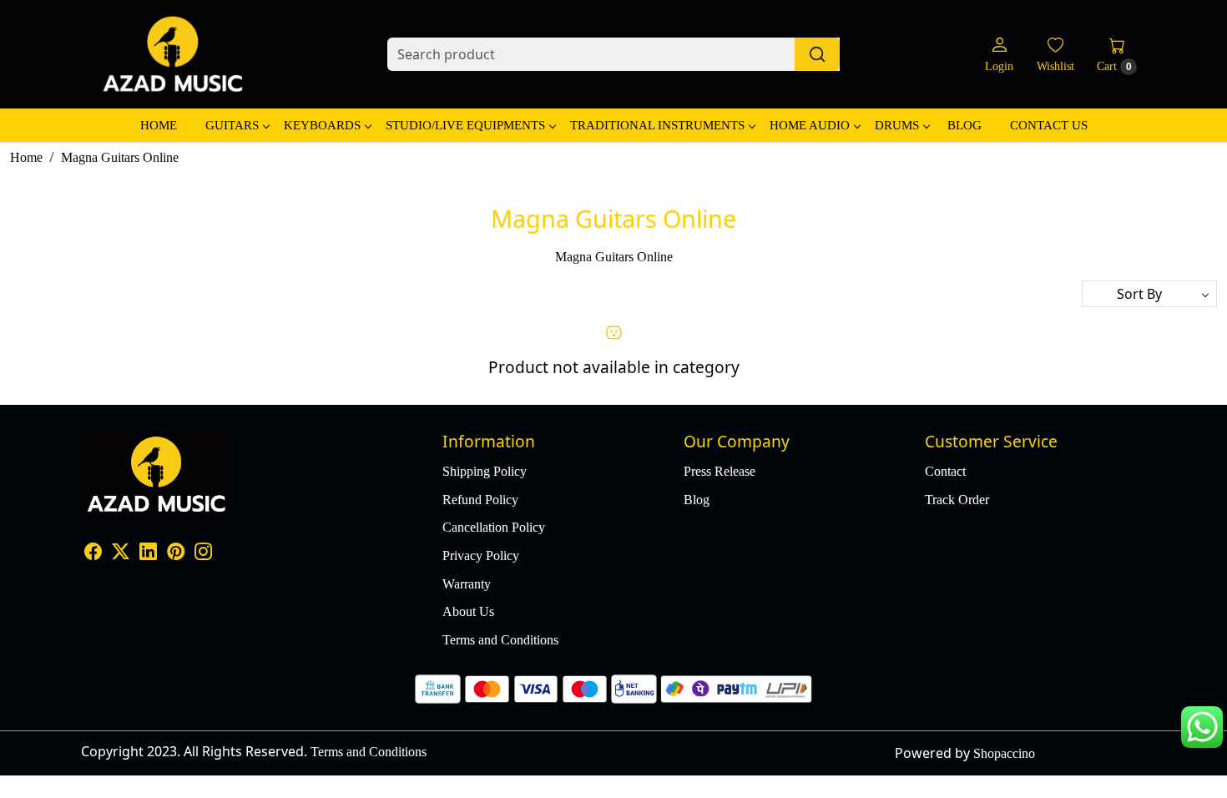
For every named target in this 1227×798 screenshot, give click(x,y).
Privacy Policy (480, 555)
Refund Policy (480, 499)
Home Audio (810, 125)
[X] (121, 553)
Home (158, 125)
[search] (817, 54)
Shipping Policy (484, 471)
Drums (897, 125)
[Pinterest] (176, 553)
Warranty (466, 584)
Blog (964, 125)
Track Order (957, 499)
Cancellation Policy (493, 527)
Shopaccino (1004, 753)
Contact (945, 471)
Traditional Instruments (657, 125)
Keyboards (322, 125)
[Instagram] (203, 553)
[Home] (173, 54)
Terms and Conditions (500, 640)
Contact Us (1049, 125)
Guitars (232, 125)
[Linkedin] (148, 553)
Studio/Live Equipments (465, 125)
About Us (468, 611)
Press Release (719, 471)
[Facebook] (93, 553)
